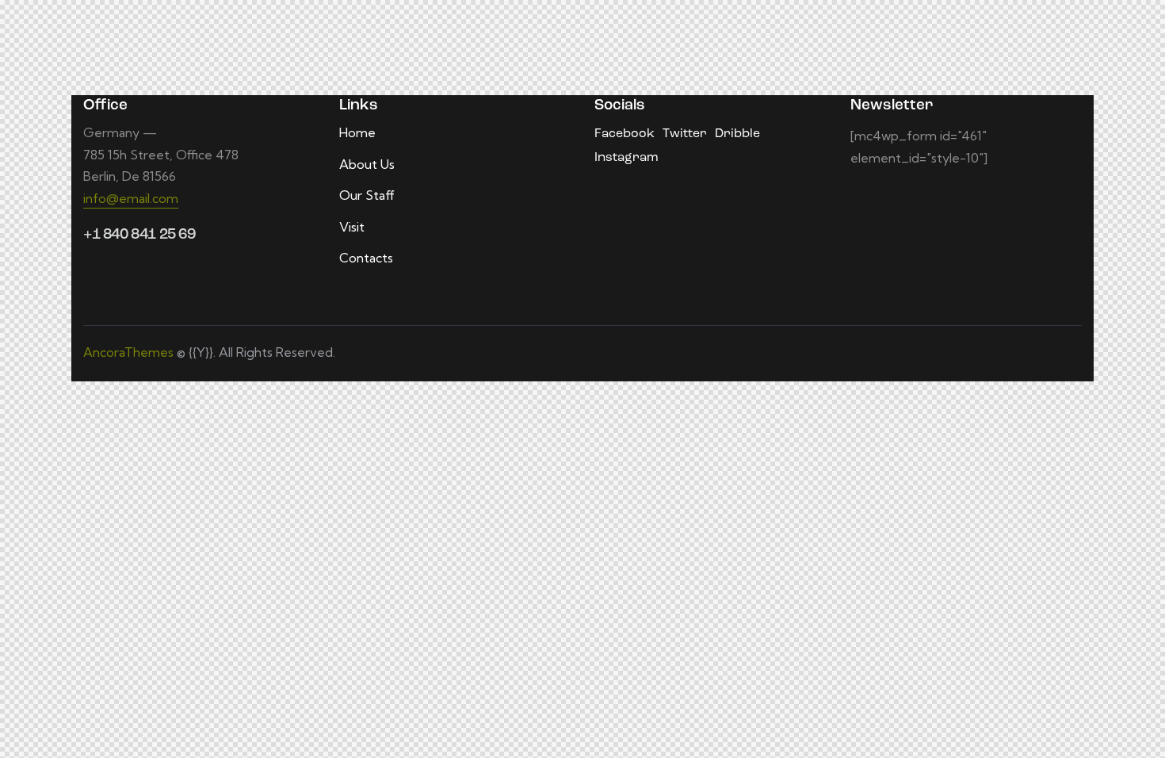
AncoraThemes (128, 352)
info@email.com (130, 198)
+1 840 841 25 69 (139, 235)
